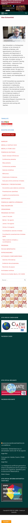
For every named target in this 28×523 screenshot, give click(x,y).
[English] (2, 122)
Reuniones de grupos (8, 267)
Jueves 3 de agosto (8, 223)
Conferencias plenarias (9, 159)
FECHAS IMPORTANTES (8, 249)
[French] (3, 122)
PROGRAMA (4, 245)
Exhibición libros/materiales (10, 263)
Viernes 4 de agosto (8, 227)
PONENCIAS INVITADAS (8, 152)
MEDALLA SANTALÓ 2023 (9, 145)
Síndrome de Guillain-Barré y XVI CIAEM (13, 274)
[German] (5, 122)
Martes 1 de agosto (8, 220)
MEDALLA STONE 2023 (8, 148)
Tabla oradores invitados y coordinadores (10, 241)
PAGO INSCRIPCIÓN (7, 206)
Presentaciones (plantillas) (10, 191)
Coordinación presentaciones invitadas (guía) (13, 235)
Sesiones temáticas (8, 170)
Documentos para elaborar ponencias (13, 188)
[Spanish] (8, 122)
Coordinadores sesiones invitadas (12, 230)
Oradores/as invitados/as (9, 177)
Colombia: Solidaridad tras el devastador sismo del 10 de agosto (13, 450)
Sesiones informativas (8, 260)
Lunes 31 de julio (7, 216)
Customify (13, 512)
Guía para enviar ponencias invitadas (13, 181)
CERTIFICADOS (5, 198)
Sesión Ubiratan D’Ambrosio (10, 156)
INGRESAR (4, 141)
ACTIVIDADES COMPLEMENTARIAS (11, 256)
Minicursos (5, 173)
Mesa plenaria (6, 163)
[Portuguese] (6, 122)
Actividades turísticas (7, 270)
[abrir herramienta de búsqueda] (26, 13)
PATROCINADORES (6, 252)
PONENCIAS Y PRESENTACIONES (11, 184)
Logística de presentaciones (10, 195)
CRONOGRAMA (5, 209)
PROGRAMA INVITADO (7, 213)
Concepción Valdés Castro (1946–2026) (13, 458)
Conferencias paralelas (9, 166)
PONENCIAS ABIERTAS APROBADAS (12, 202)
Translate (10, 125)
